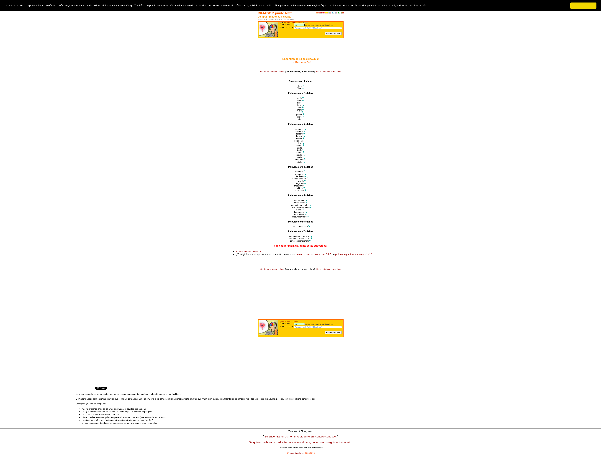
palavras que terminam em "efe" (313, 254)
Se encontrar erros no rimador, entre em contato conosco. (301, 436)
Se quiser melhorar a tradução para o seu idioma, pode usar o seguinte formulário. (300, 442)
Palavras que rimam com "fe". (249, 251)
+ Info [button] (423, 5)
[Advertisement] (300, 48)
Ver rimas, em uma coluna (272, 71)
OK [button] (583, 5)
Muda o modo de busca (293, 22)
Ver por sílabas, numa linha (328, 71)
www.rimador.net (297, 453)
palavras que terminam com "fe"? (353, 254)
